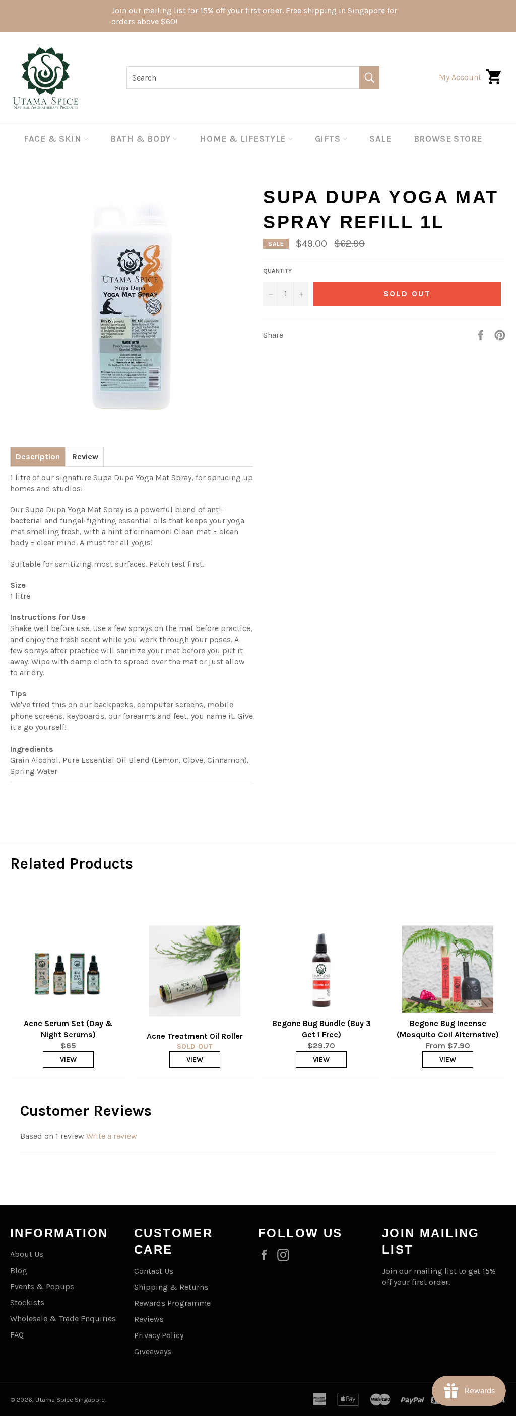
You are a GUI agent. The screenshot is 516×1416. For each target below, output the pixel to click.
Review (85, 456)
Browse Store (448, 139)
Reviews (149, 1319)
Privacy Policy (158, 1335)
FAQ (17, 1335)
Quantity (277, 270)
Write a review (111, 1136)
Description (38, 456)
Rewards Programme (172, 1303)
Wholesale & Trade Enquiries (63, 1318)
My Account (460, 77)
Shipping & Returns (171, 1287)
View (68, 1059)
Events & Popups (42, 1286)
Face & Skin (54, 139)
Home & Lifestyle (244, 139)
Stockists (27, 1302)
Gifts (329, 139)
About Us (26, 1254)
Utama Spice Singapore (70, 1399)
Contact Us (153, 1271)
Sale (380, 139)
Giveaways (152, 1351)
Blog (18, 1270)
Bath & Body (141, 139)
